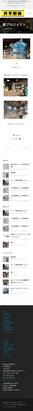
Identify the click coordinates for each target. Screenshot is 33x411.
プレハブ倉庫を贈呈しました (19, 180)
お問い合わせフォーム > (9, 379)
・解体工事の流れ (7, 347)
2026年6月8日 (15, 175)
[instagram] (18, 7)
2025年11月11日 (15, 239)
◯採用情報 (6, 321)
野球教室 (13, 172)
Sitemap (6, 402)
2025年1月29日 (15, 285)
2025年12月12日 (15, 200)
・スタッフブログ (7, 355)
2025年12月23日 (15, 182)
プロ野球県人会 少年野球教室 (20, 188)
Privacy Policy (16, 402)
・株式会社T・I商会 (8, 344)
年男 (12, 242)
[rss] (15, 7)
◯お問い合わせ (7, 325)
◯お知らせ (6, 351)
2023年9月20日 (8, 28)
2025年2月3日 (15, 245)
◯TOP (4, 312)
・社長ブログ (6, 353)
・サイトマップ (7, 331)
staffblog (25, 169)
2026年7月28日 (15, 169)
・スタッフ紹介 (7, 316)
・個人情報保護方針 (8, 329)
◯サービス (6, 340)
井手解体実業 (25, 200)
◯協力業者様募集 (7, 323)
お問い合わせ (21, 5)
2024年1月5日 (15, 293)
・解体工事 (6, 342)
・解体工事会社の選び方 (9, 349)
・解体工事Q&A (7, 327)
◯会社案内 (6, 314)
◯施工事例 (6, 318)
